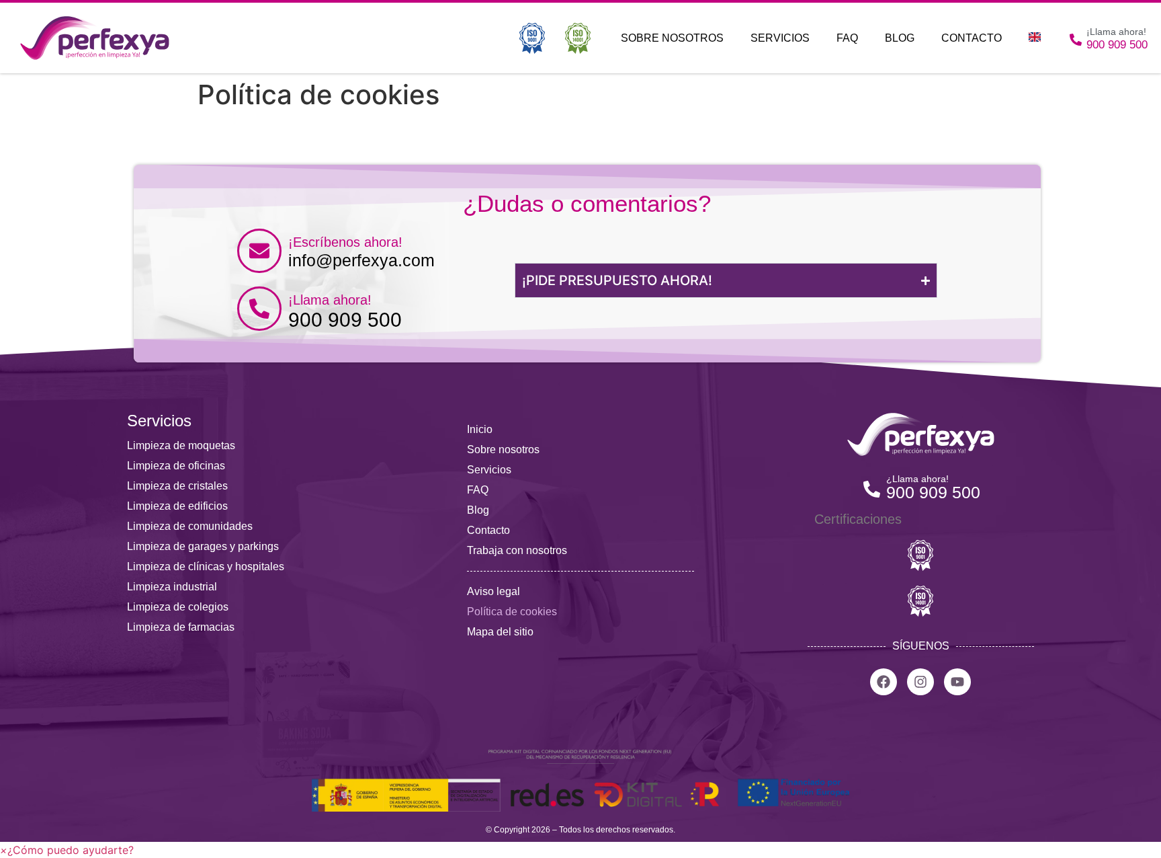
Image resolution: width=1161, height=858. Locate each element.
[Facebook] (883, 681)
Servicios (780, 38)
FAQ (847, 38)
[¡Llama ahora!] (259, 308)
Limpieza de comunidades (190, 526)
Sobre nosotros (672, 38)
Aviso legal (493, 591)
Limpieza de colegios (177, 607)
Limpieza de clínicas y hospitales (205, 566)
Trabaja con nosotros (517, 550)
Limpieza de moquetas (181, 445)
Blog (899, 38)
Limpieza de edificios (177, 506)
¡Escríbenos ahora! (345, 242)
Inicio (479, 429)
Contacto (971, 38)
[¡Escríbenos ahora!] (259, 251)
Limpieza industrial (172, 586)
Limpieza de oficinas (176, 465)
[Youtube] (957, 681)
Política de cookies (512, 611)
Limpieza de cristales (177, 486)
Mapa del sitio (500, 631)
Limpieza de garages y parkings (203, 546)
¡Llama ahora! (330, 299)
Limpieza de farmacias (180, 627)
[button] (67, 850)
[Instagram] (920, 681)
